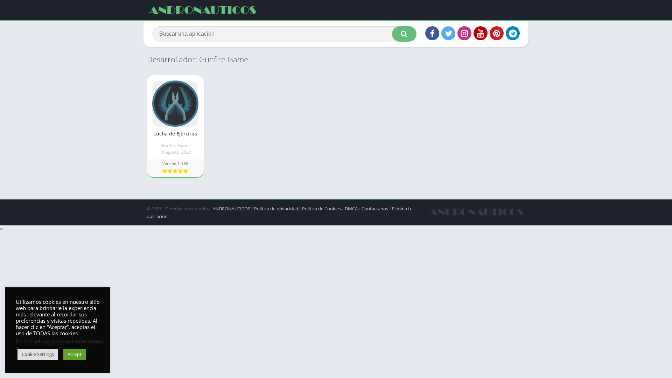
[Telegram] (513, 33)
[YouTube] (481, 33)
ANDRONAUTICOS (231, 208)
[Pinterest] (497, 33)
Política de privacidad (276, 208)
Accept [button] (75, 354)
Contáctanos (375, 208)
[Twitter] (448, 33)
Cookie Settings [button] (38, 354)
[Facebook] (432, 33)
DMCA (351, 208)
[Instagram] (464, 33)
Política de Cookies (321, 208)
